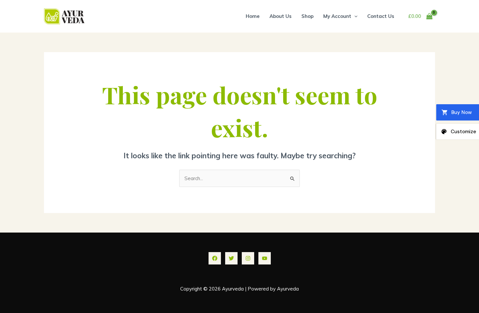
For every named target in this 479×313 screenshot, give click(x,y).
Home (253, 16)
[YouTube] (264, 258)
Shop (307, 16)
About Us (280, 16)
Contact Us (380, 16)
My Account (337, 16)
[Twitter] (231, 258)
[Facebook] (215, 258)
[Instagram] (248, 258)
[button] (354, 16)
